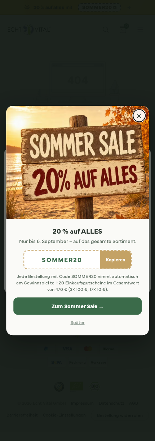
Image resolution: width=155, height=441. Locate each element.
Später (78, 322)
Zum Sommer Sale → (78, 306)
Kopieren (115, 259)
